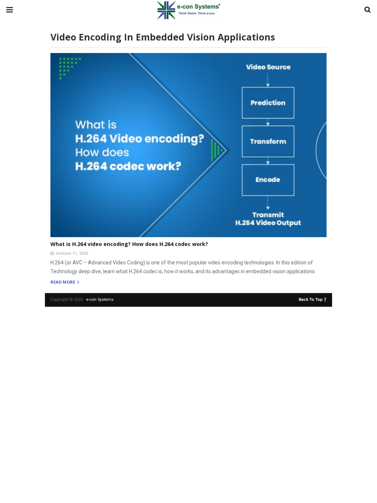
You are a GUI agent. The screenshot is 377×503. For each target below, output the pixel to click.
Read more (63, 282)
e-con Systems (99, 299)
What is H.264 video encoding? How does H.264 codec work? (129, 243)
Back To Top (311, 299)
